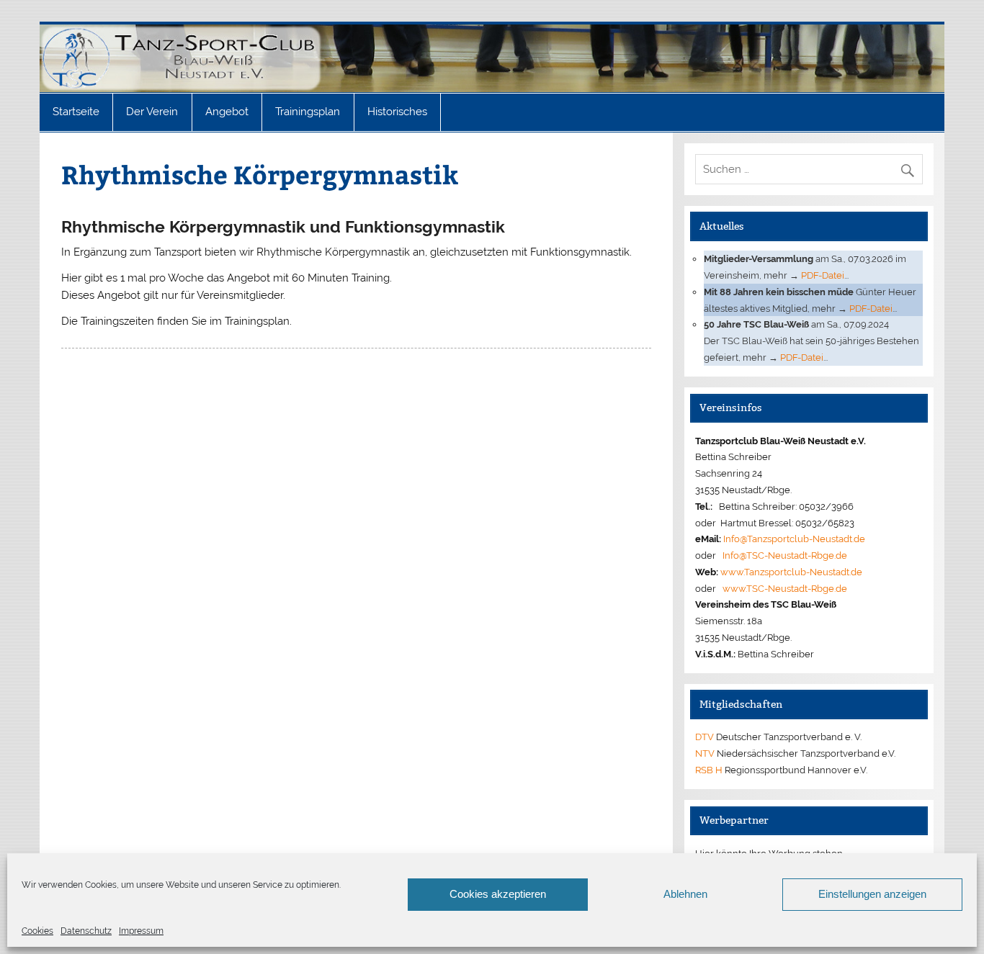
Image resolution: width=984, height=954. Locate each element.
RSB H (709, 769)
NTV (705, 753)
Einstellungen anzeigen (872, 894)
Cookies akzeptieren (497, 894)
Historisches (397, 111)
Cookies (37, 931)
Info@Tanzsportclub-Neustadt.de (794, 538)
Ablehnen (685, 894)
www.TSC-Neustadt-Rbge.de (785, 588)
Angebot (227, 111)
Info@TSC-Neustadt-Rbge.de (785, 555)
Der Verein (152, 111)
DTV (704, 736)
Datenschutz (86, 931)
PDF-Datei (822, 275)
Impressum (141, 931)
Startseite (76, 111)
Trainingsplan (307, 111)
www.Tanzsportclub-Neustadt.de (791, 571)
